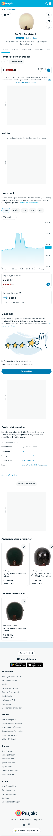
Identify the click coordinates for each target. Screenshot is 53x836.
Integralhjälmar (28, 460)
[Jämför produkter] (49, 27)
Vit (28, 465)
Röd (39, 465)
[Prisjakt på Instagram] (28, 824)
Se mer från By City (9, 475)
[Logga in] (50, 3)
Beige (44, 465)
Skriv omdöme (31, 38)
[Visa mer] (4, 70)
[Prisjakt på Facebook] (24, 824)
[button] (6, 14)
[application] (26, 246)
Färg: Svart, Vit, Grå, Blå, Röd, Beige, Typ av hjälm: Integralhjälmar (26, 42)
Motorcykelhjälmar (11, 9)
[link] (14, 564)
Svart (24, 465)
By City (24, 451)
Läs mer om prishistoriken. (29, 203)
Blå (35, 465)
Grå (31, 465)
